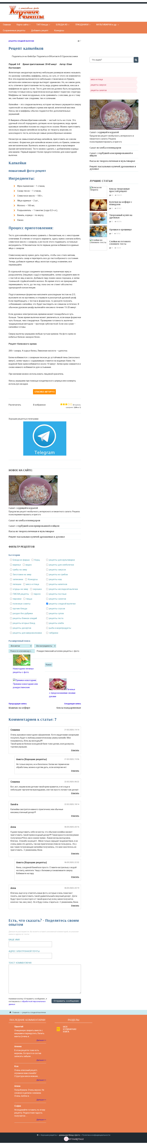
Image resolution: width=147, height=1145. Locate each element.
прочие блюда (20, 608)
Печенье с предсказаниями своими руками (62, 693)
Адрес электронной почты (24, 951)
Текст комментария (20, 963)
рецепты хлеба (56, 623)
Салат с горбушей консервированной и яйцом (34, 526)
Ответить (75, 750)
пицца (29, 599)
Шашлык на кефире (19, 707)
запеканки (18, 579)
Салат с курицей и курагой (23, 508)
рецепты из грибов (58, 574)
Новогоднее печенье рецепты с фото (23, 670)
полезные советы (21, 603)
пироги (37, 594)
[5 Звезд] (71, 404)
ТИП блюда (42, 24)
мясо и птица (32, 584)
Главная (7, 24)
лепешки (17, 584)
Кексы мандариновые (69, 707)
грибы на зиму (20, 569)
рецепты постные (57, 594)
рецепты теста (56, 618)
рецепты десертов (22, 628)
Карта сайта (22, 24)
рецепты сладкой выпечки (21, 41)
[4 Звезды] (68, 404)
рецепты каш (55, 579)
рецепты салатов (57, 599)
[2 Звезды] (64, 404)
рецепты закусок (57, 569)
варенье (17, 564)
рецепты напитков (58, 584)
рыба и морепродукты (60, 628)
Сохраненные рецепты (14, 30)
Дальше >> (41, 1040)
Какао (49, 665)
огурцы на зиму (20, 589)
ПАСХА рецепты (21, 594)
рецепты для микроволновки (27, 633)
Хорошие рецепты (49, 1135)
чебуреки (53, 633)
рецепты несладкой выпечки (63, 589)
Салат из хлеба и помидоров (24, 520)
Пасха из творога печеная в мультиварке (31, 531)
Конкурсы (59, 30)
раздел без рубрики (23, 613)
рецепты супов (56, 613)
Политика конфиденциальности (96, 1135)
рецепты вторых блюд (24, 623)
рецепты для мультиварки (62, 560)
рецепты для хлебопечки (61, 564)
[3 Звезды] (66, 404)
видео (29, 564)
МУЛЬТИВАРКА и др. (106, 24)
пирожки (17, 599)
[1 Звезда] (61, 404)
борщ (37, 560)
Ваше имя (14, 939)
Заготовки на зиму (22, 574)
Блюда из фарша (21, 560)
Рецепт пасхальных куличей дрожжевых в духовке (37, 536)
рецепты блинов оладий (25, 618)
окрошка (37, 589)
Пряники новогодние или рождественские (25, 686)
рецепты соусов (57, 608)
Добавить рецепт (39, 30)
